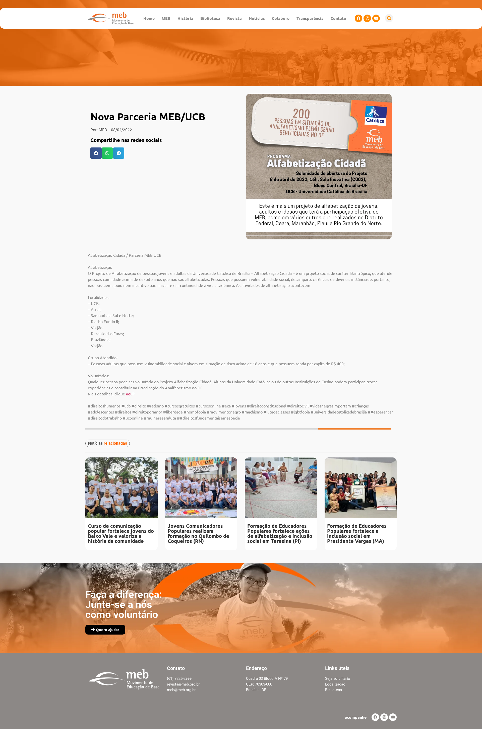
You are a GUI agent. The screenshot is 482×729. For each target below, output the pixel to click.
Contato (338, 18)
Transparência (310, 18)
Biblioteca (210, 18)
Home (149, 18)
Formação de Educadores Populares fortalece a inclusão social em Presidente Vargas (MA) (357, 533)
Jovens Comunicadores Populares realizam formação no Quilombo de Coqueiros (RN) (198, 533)
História (185, 18)
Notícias (257, 18)
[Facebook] (358, 18)
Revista (234, 18)
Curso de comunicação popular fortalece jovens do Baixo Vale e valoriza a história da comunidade (121, 533)
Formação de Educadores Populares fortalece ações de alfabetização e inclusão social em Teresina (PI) (279, 533)
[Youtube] (376, 18)
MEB (166, 18)
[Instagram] (367, 18)
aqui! (130, 393)
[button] (389, 18)
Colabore (280, 18)
